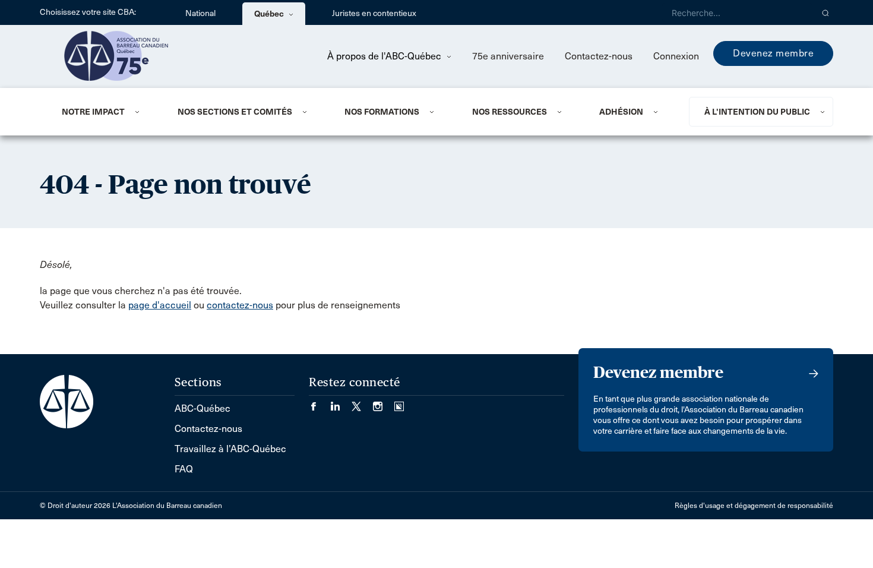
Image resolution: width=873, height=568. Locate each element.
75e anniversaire (508, 56)
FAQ (184, 469)
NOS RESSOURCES (509, 111)
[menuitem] (105, 111)
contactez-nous (240, 305)
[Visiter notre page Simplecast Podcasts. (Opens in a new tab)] (399, 402)
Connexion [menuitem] (676, 56)
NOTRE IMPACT (93, 111)
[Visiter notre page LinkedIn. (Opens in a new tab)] (341, 402)
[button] (825, 12)
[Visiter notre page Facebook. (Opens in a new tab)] (319, 402)
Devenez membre (773, 53)
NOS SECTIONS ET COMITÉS (235, 111)
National (200, 13)
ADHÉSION (621, 111)
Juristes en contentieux (374, 13)
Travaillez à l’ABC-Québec (230, 449)
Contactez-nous (598, 56)
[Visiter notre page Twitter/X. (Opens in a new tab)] (362, 402)
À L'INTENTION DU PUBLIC (757, 111)
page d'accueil (159, 305)
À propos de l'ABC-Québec (385, 56)
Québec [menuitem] (270, 13)
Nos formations (381, 111)
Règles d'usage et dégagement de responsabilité (754, 505)
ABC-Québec (202, 408)
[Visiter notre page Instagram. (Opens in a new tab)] (383, 402)
